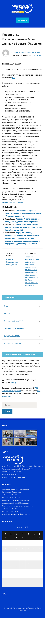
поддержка (6, 396)
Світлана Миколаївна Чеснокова (27, 53)
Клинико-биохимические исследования (12, 262)
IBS (13, 77)
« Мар (4, 594)
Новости (7, 313)
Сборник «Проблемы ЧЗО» (13, 321)
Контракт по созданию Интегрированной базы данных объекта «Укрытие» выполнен (23, 213)
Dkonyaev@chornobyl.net (12, 202)
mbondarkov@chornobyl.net (18, 500)
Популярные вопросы (12, 336)
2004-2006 (38, 55)
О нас (6, 306)
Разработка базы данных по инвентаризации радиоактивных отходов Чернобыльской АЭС (23, 227)
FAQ (38, 391)
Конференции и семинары (14, 328)
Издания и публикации (12, 343)
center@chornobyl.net (16, 477)
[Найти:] (22, 405)
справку (13, 382)
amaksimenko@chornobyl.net (19, 514)
